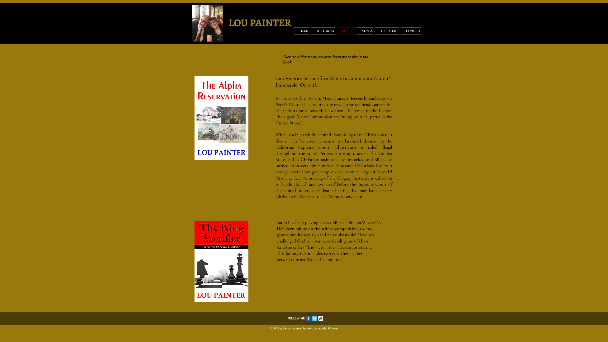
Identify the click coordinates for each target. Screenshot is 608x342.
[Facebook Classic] (308, 318)
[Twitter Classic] (314, 318)
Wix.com (333, 328)
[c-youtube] (320, 318)
